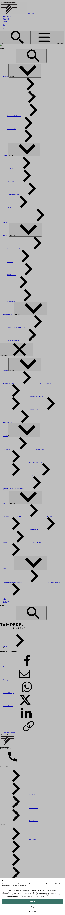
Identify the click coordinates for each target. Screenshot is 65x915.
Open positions (7, 16)
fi (3, 24)
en (4, 25)
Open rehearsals (11, 142)
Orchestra (6, 235)
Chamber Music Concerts (14, 116)
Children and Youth (8, 314)
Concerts (5, 76)
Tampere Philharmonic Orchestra (16, 249)
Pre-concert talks (11, 129)
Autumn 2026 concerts (13, 103)
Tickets (5, 155)
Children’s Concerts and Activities (16, 327)
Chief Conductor (11, 275)
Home (5, 646)
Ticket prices (10, 168)
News (5, 222)
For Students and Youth (13, 340)
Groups (9, 207)
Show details (32, 911)
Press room (6, 19)
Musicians (10, 262)
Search (2, 43)
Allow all (32, 901)
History (9, 288)
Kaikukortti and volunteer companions (17, 220)
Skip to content (4, 0)
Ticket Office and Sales (13, 194)
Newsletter (6, 18)
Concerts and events (12, 89)
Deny (32, 907)
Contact (5, 21)
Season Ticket (11, 181)
